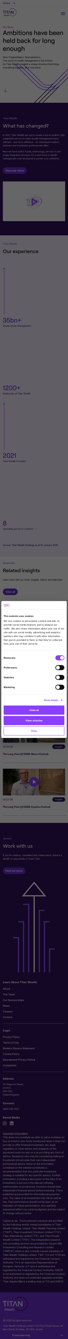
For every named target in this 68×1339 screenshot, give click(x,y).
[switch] (59, 667)
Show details (51, 700)
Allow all (34, 710)
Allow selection (34, 720)
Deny (34, 730)
